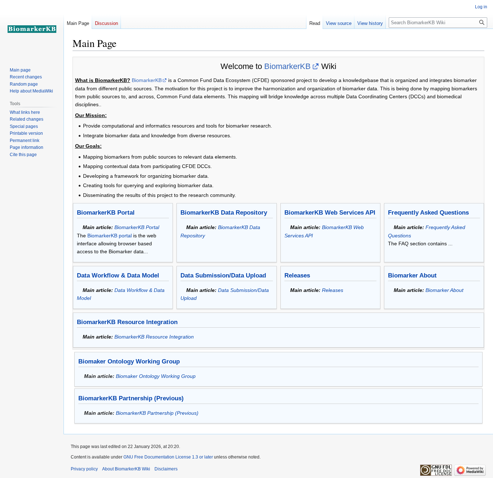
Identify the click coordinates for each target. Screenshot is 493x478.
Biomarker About (412, 275)
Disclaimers (166, 468)
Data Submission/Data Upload (223, 275)
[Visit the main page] (32, 29)
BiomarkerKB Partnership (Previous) (131, 398)
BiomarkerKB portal (109, 235)
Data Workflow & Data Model (118, 275)
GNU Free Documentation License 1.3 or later (168, 457)
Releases (297, 275)
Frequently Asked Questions (428, 212)
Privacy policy (84, 468)
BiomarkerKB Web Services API (329, 212)
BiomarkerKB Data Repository (223, 212)
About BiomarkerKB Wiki (126, 468)
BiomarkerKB (287, 66)
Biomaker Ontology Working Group (129, 361)
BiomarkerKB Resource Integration (127, 322)
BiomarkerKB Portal (106, 212)
